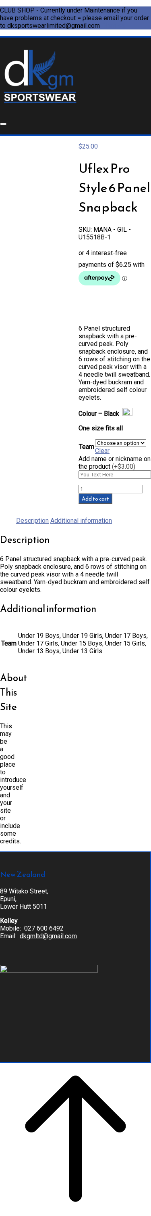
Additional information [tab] (81, 520)
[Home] (40, 105)
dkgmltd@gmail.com (48, 936)
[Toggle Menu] (3, 124)
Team (86, 447)
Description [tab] (32, 520)
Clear (102, 451)
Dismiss (113, 25)
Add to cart (95, 499)
